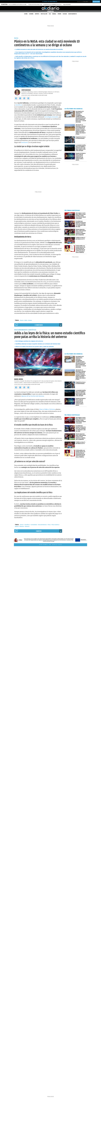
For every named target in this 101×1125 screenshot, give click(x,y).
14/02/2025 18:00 (25, 95)
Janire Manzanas (26, 90)
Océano (30, 320)
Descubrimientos (42, 524)
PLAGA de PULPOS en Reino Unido (35, 4)
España (26, 14)
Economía (31, 14)
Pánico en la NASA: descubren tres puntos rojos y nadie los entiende (34, 346)
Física (49, 524)
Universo (27, 526)
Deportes (37, 14)
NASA (25, 320)
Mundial (54, 14)
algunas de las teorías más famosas (32, 396)
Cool (50, 14)
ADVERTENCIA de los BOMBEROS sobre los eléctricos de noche (55, 4)
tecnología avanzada (51, 117)
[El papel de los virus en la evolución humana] (70, 139)
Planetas (22, 526)
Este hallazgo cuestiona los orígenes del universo (29, 341)
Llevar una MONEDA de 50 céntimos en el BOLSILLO (18, 4)
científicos (18, 105)
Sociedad (65, 14)
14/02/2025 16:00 (18, 384)
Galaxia (16, 526)
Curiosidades (34, 524)
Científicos (27, 524)
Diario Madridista (72, 14)
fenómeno (24, 142)
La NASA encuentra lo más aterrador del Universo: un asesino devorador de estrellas (39, 49)
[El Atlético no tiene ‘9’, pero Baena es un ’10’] (70, 240)
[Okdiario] (50, 8)
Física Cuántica (55, 524)
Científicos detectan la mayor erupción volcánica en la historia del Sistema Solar (37, 344)
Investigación (44, 14)
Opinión (59, 14)
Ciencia (21, 320)
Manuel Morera (18, 379)
